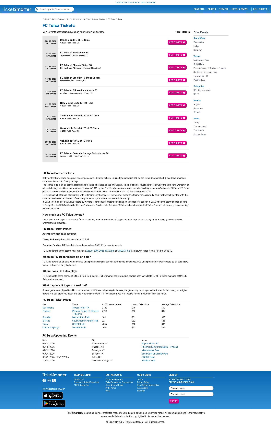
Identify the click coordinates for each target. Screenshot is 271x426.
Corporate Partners (114, 379)
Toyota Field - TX (80, 307)
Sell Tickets (260, 9)
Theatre (223, 9)
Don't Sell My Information (148, 385)
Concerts (199, 9)
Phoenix (46, 311)
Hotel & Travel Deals (114, 385)
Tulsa (45, 324)
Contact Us (79, 379)
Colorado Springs (51, 327)
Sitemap (141, 391)
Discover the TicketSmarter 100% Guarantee (135, 2)
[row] (115, 42)
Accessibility (142, 388)
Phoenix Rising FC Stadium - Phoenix (160, 347)
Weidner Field (79, 327)
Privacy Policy (143, 382)
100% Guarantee (81, 385)
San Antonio (48, 307)
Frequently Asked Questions (86, 382)
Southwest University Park (85, 320)
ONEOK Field (123, 250)
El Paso (46, 320)
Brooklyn (46, 317)
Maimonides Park (81, 317)
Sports (212, 9)
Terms (140, 379)
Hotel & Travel (240, 9)
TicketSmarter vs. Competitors (119, 382)
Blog (108, 391)
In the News (111, 388)
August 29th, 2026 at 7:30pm (100, 250)
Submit (173, 401)
